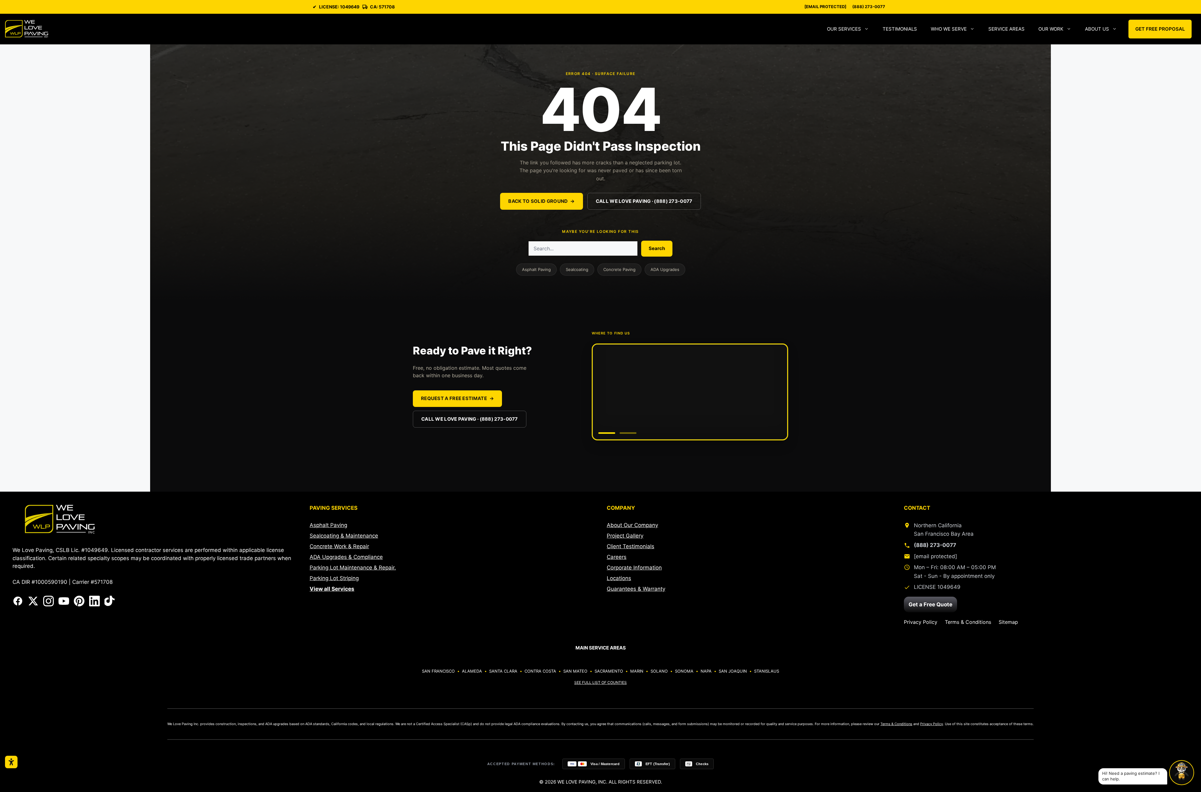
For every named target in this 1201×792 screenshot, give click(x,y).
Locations (619, 578)
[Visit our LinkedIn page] (94, 601)
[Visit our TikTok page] (109, 601)
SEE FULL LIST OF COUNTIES (600, 682)
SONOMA (684, 671)
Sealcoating (577, 269)
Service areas (1006, 29)
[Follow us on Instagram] (48, 601)
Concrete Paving (619, 269)
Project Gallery (625, 536)
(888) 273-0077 (868, 6)
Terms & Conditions (968, 622)
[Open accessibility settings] (11, 762)
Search (657, 248)
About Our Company (632, 525)
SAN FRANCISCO (438, 671)
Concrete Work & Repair (339, 546)
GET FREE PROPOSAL (1160, 29)
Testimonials (900, 29)
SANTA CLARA (503, 671)
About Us (1097, 29)
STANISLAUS (766, 671)
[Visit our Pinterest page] (79, 601)
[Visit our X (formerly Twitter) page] (33, 601)
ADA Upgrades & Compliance (346, 557)
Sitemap (1008, 622)
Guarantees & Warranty (636, 589)
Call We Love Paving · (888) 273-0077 (644, 201)
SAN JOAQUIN (733, 671)
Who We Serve (949, 29)
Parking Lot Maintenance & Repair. (353, 567)
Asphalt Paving (536, 269)
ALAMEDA (472, 671)
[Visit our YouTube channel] (63, 601)
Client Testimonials (630, 546)
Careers (616, 557)
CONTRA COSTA (540, 671)
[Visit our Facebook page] (18, 601)
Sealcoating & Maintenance (344, 536)
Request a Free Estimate (457, 398)
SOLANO (659, 671)
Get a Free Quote (930, 604)
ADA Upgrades (665, 269)
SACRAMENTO (609, 671)
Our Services (844, 29)
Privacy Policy (920, 622)
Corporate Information (634, 567)
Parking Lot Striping (334, 578)
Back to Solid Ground (541, 201)
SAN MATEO (575, 671)
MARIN (636, 671)
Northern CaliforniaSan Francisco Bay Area (944, 529)
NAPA (706, 671)
